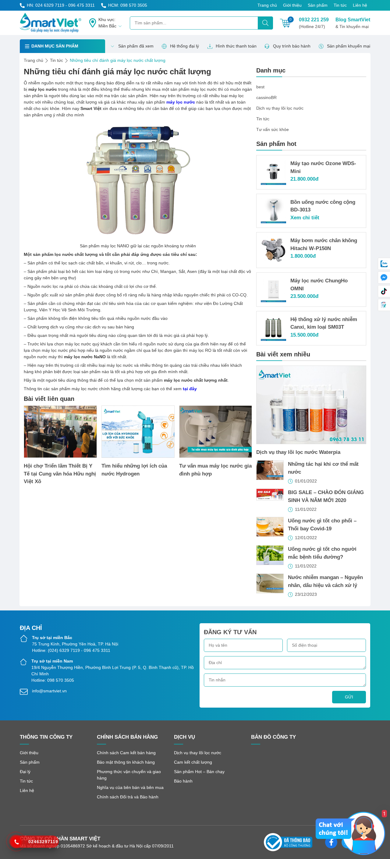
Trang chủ (267, 5)
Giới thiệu (292, 5)
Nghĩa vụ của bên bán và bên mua (130, 787)
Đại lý (25, 771)
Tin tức (340, 5)
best (260, 86)
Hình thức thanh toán (236, 46)
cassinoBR (266, 97)
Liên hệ (360, 5)
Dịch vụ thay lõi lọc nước (279, 108)
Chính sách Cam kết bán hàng (126, 752)
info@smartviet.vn (49, 690)
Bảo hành (183, 781)
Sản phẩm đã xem (136, 46)
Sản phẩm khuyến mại (348, 46)
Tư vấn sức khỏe (272, 129)
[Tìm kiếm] (265, 23)
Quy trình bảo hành (291, 46)
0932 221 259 (314, 23)
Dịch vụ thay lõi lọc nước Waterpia (298, 452)
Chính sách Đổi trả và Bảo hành (127, 796)
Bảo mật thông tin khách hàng (126, 762)
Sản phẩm (318, 5)
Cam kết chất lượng (193, 762)
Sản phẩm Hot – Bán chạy (199, 771)
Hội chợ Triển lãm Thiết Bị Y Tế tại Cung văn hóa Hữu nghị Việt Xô (60, 473)
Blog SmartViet (352, 23)
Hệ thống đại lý (184, 46)
